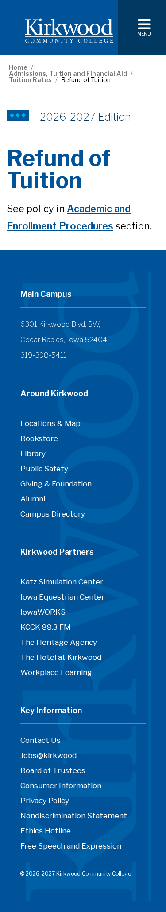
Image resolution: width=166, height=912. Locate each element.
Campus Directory (52, 516)
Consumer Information (60, 785)
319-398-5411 (43, 355)
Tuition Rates (30, 80)
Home (18, 67)
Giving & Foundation (56, 483)
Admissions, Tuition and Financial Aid (68, 74)
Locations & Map (50, 423)
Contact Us (40, 742)
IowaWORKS (43, 614)
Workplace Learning (56, 674)
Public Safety (44, 468)
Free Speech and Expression (70, 848)
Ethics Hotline (45, 833)
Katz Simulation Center (61, 581)
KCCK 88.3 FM (45, 629)
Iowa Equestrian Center (62, 599)
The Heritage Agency (58, 644)
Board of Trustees (52, 772)
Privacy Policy (44, 800)
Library (33, 453)
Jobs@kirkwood (48, 757)
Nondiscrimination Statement (73, 815)
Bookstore (39, 440)
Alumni (32, 498)
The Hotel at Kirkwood (60, 659)
